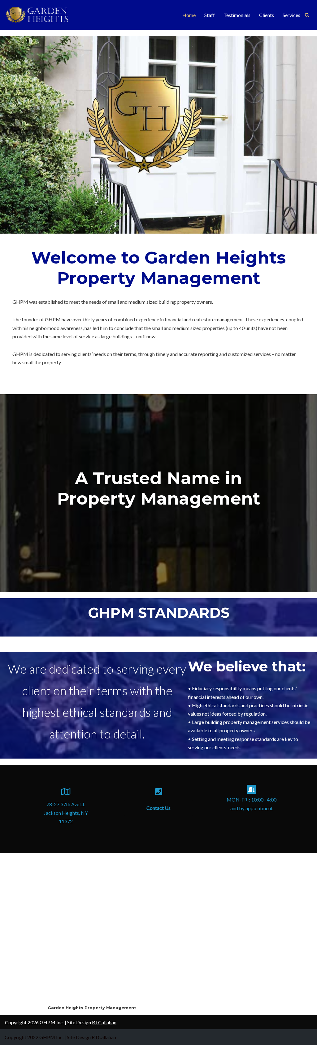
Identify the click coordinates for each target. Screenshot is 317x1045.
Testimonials (237, 15)
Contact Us (158, 808)
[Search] (307, 15)
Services (291, 15)
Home (189, 15)
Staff (209, 15)
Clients (266, 15)
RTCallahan (104, 1022)
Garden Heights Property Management (92, 1007)
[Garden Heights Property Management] (42, 15)
